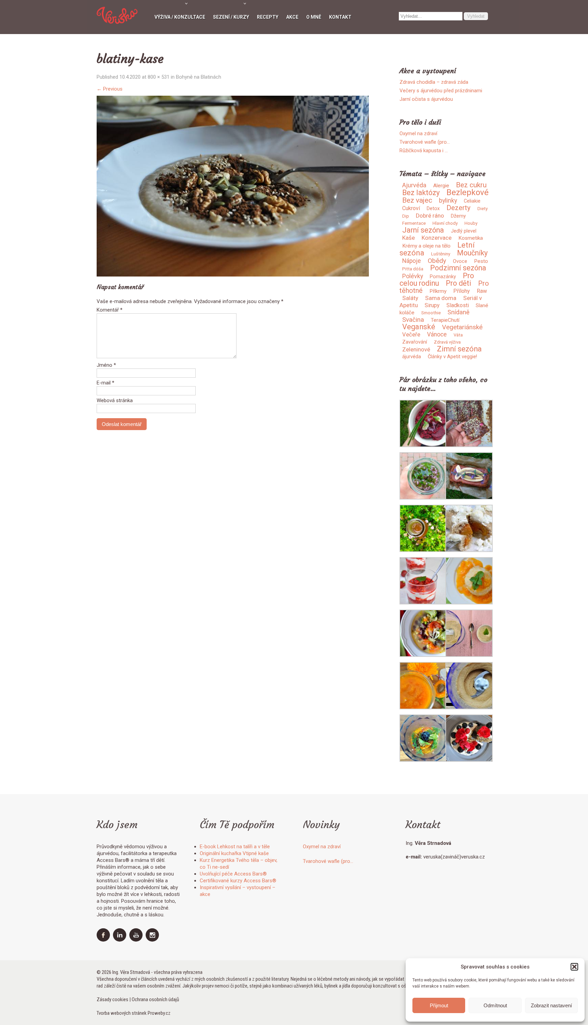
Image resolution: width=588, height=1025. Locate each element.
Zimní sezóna (459, 349)
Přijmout (439, 1005)
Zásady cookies (112, 999)
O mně (313, 17)
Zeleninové (416, 349)
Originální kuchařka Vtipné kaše (234, 853)
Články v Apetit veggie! (452, 356)
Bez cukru (471, 185)
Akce (292, 17)
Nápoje (411, 260)
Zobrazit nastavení (551, 1005)
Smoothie (431, 312)
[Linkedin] (120, 940)
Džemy (458, 216)
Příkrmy (437, 291)
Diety (482, 208)
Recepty (267, 17)
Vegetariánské (462, 327)
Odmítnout (495, 1005)
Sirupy (432, 305)
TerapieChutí (445, 320)
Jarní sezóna (423, 230)
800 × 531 (158, 77)
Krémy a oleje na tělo (426, 246)
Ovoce (460, 261)
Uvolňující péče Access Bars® (233, 874)
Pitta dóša (412, 268)
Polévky (412, 276)
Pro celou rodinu (436, 279)
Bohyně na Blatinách (198, 77)
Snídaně (458, 312)
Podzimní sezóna (458, 268)
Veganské (418, 326)
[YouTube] (136, 940)
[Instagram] (153, 940)
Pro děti (458, 283)
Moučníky (472, 253)
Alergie (441, 186)
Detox (433, 208)
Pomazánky (443, 276)
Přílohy (461, 291)
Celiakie (472, 201)
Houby (470, 223)
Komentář (109, 310)
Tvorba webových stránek (122, 1013)
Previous (109, 89)
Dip (405, 216)
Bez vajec (417, 200)
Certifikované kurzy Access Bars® (238, 881)
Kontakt (340, 17)
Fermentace (414, 223)
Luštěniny (440, 253)
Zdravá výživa (447, 342)
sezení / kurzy (231, 17)
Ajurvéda (414, 185)
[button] (574, 966)
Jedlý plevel (463, 231)
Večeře (411, 334)
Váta (458, 334)
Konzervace (437, 237)
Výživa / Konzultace (179, 17)
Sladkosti (457, 305)
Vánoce (437, 334)
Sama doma (440, 298)
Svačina (413, 320)
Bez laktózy (421, 192)
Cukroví (411, 208)
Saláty (410, 298)
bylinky (448, 200)
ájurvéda (411, 356)
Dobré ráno (430, 215)
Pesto (481, 261)
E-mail (105, 383)
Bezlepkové (467, 192)
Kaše (408, 237)
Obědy (437, 261)
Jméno (106, 365)
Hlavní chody (445, 223)
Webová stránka (115, 400)
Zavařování (414, 342)
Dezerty (458, 208)
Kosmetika (470, 238)
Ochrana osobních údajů (155, 999)
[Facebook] (104, 940)
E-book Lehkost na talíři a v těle (235, 846)
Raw (482, 291)
